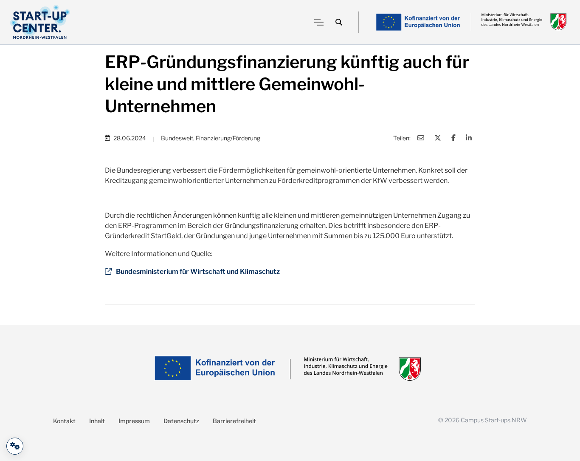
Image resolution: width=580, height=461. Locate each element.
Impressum (134, 420)
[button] (338, 22)
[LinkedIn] (468, 138)
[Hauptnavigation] (318, 22)
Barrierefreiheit (234, 420)
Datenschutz (181, 420)
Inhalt (97, 420)
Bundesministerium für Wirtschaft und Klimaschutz (198, 271)
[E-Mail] (421, 138)
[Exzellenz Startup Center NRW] (40, 22)
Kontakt (64, 420)
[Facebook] (453, 138)
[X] (438, 138)
